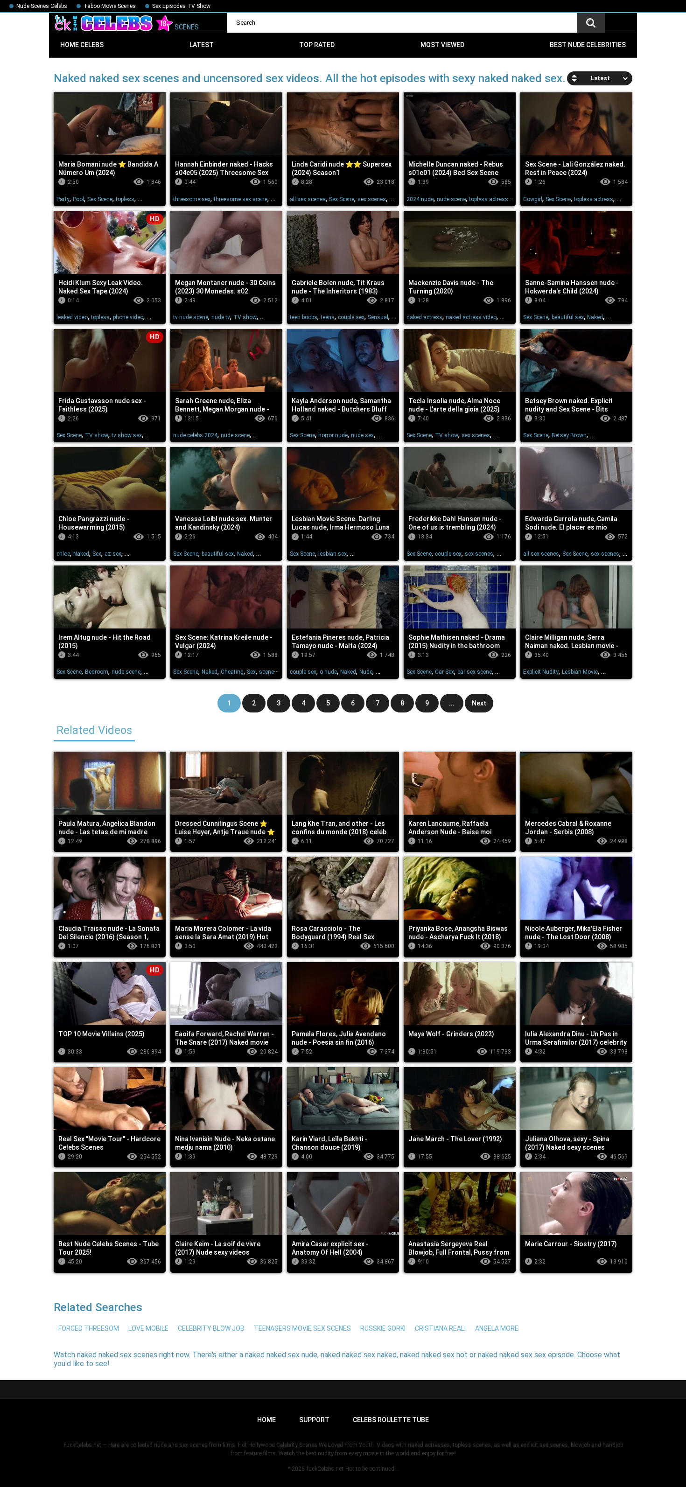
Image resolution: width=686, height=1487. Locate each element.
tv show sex (127, 435)
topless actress (488, 199)
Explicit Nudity (541, 672)
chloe (63, 554)
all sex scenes (308, 199)
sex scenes (371, 199)
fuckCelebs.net (325, 1469)
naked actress (424, 317)
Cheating (232, 672)
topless (125, 199)
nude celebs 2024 (195, 435)
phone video (128, 317)
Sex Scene (99, 199)
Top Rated (317, 45)
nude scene (451, 199)
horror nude (333, 435)
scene (266, 672)
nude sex (362, 435)
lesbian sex (332, 554)
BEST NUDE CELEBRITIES (588, 45)
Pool (78, 199)
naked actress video (471, 317)
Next (479, 703)
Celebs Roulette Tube (391, 1420)
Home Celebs (82, 45)
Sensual (378, 317)
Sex (96, 554)
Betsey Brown (569, 435)
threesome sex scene (240, 199)
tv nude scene (190, 317)
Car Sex (444, 672)
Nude (365, 672)
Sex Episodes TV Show (181, 6)
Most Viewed (442, 45)
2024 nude (420, 199)
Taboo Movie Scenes (110, 6)
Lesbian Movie (580, 672)
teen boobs (303, 317)
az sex (113, 554)
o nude (328, 672)
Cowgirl (532, 199)
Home (266, 1420)
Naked (595, 317)
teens (328, 317)
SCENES (186, 27)
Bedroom (96, 672)
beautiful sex (568, 317)
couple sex (351, 317)
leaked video (72, 317)
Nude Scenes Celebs (41, 6)
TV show (245, 317)
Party (63, 199)
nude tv (220, 317)
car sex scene (474, 672)
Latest (201, 45)
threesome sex (191, 199)
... (452, 703)
